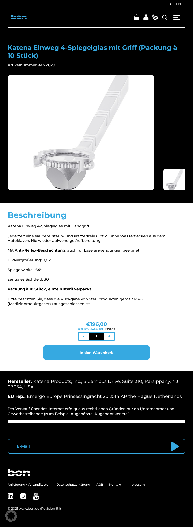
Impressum (136, 484)
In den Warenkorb (97, 352)
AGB (99, 484)
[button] (19, 18)
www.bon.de (29, 508)
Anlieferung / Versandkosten (29, 484)
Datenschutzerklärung (73, 484)
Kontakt (115, 484)
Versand (110, 328)
